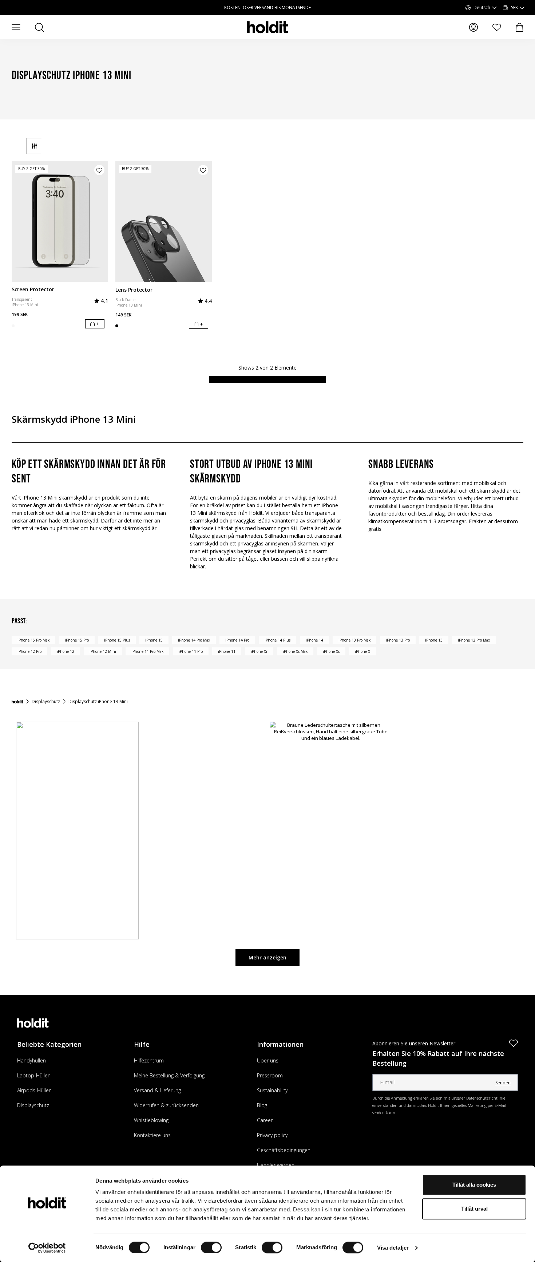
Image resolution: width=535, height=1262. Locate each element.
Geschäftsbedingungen (283, 1150)
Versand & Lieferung (157, 1090)
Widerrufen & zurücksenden (166, 1105)
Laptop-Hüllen (34, 1075)
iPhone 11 (226, 651)
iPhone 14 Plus (277, 640)
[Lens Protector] (163, 221)
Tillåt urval (474, 1209)
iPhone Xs (331, 651)
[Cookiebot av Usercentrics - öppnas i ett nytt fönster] (47, 1247)
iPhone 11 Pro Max (147, 651)
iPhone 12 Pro (29, 651)
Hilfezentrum (149, 1060)
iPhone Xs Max (295, 651)
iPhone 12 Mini (103, 651)
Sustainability (272, 1090)
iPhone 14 (314, 640)
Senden (503, 1083)
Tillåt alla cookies (474, 1185)
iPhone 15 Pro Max (33, 640)
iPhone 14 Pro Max (194, 640)
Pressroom (270, 1075)
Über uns (267, 1060)
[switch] (211, 1247)
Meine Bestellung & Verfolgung (169, 1075)
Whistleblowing (151, 1120)
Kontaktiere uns (152, 1135)
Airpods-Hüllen (34, 1090)
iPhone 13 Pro (398, 640)
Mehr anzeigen (267, 957)
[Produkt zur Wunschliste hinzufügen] (99, 170)
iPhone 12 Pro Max (474, 640)
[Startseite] (17, 701)
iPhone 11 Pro (191, 651)
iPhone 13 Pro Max (354, 640)
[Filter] (34, 146)
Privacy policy (272, 1135)
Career (265, 1120)
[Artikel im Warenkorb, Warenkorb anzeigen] (519, 27)
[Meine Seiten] (473, 27)
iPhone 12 (65, 651)
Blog (262, 1105)
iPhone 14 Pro (237, 640)
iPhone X (362, 651)
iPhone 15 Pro (77, 640)
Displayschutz (33, 1105)
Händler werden (275, 1165)
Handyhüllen (31, 1060)
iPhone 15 (154, 640)
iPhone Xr (259, 651)
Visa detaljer (393, 1248)
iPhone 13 (434, 640)
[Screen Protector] (60, 221)
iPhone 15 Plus (117, 640)
